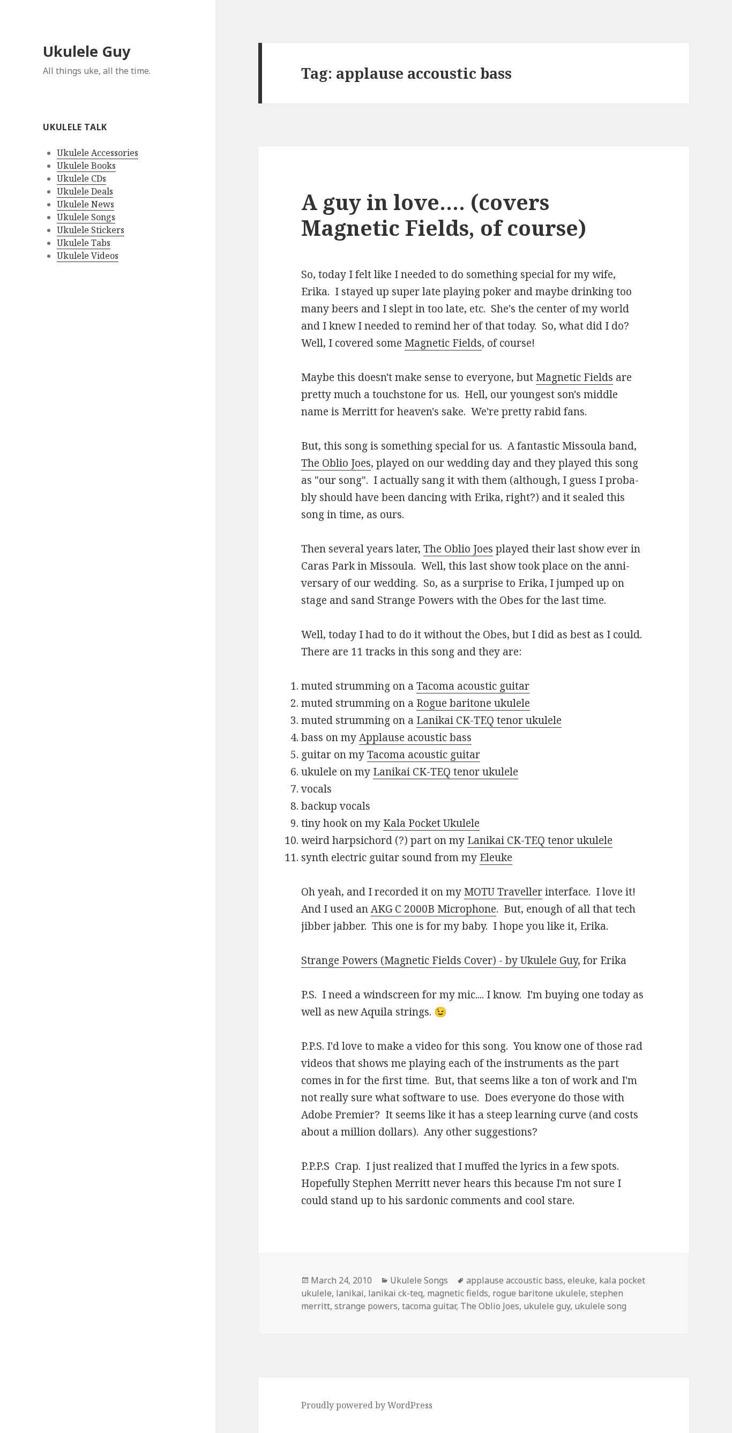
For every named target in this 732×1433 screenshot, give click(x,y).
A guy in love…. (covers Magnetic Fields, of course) (443, 215)
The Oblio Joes (336, 463)
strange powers (366, 1306)
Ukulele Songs (86, 217)
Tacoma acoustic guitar (472, 686)
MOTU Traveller (503, 892)
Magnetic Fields (443, 343)
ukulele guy (547, 1306)
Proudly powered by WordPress (366, 1405)
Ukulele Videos (87, 256)
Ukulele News (85, 204)
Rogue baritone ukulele (473, 703)
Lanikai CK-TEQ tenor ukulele (489, 720)
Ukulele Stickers (90, 230)
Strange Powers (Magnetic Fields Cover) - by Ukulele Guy (439, 960)
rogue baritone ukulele (539, 1293)
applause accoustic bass (514, 1280)
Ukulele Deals (85, 191)
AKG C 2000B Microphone (433, 909)
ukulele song (600, 1306)
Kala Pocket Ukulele (431, 823)
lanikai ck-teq (395, 1293)
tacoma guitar (429, 1306)
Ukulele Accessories (97, 153)
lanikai (350, 1293)
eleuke (581, 1280)
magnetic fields (457, 1293)
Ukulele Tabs (83, 243)
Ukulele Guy (86, 51)
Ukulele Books (86, 165)
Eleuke (496, 857)
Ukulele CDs (81, 178)
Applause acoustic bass (415, 737)
